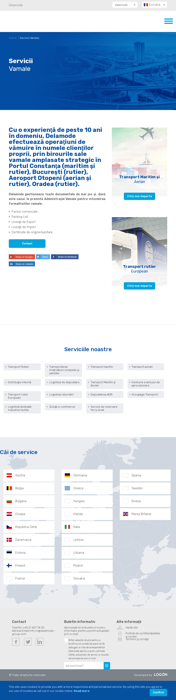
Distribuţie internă (19, 382)
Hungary (79, 501)
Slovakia (79, 578)
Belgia (19, 488)
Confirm (158, 692)
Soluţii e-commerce (62, 406)
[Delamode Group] (30, 21)
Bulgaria (20, 501)
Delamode (16, 5)
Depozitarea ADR (101, 394)
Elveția (136, 501)
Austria (20, 475)
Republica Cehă (26, 527)
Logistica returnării (61, 394)
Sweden (137, 488)
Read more (82, 690)
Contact (27, 243)
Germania (80, 475)
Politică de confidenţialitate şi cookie (143, 634)
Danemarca (23, 540)
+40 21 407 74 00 (33, 627)
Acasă (13, 38)
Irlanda (78, 514)
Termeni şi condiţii (137, 639)
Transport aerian (142, 366)
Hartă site (132, 627)
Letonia (78, 540)
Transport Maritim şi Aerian (103, 384)
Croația (20, 514)
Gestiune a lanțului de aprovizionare (146, 384)
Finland (20, 565)
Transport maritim (102, 366)
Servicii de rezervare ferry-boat (104, 408)
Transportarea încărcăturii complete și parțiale (64, 370)
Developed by (143, 675)
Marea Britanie (141, 514)
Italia (76, 527)
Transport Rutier (18, 366)
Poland (78, 565)
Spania (136, 475)
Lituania (78, 553)
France (20, 578)
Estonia (20, 553)
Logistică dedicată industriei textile (19, 408)
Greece (78, 488)
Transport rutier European (18, 396)
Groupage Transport (145, 394)
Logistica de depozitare (64, 382)
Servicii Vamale (29, 38)
